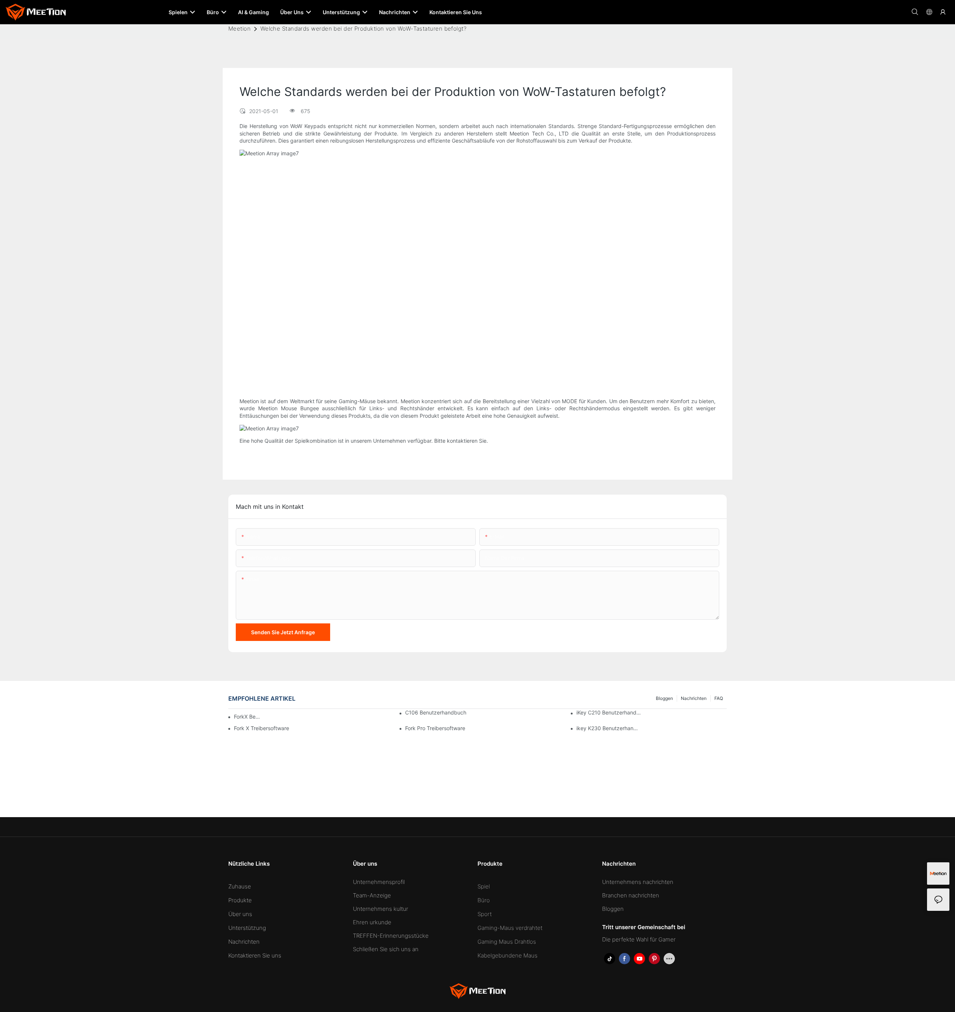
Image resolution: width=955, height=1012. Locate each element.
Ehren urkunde (372, 922)
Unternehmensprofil (379, 881)
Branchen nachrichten (630, 895)
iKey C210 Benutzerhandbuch (608, 712)
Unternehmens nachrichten (637, 881)
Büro (484, 900)
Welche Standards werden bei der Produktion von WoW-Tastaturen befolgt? (363, 28)
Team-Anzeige (372, 895)
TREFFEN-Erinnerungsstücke (391, 935)
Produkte (240, 900)
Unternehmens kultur (380, 908)
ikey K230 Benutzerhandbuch (608, 728)
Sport (485, 914)
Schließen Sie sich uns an (386, 949)
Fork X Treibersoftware (261, 728)
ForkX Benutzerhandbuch (248, 716)
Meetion (239, 28)
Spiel (484, 886)
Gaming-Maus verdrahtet (510, 927)
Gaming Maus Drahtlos (507, 941)
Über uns (240, 914)
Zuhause (239, 886)
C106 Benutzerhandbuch (435, 712)
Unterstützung (247, 927)
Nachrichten (694, 698)
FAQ (718, 698)
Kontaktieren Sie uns (254, 955)
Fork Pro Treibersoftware (435, 728)
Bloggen (664, 698)
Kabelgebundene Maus (508, 955)
